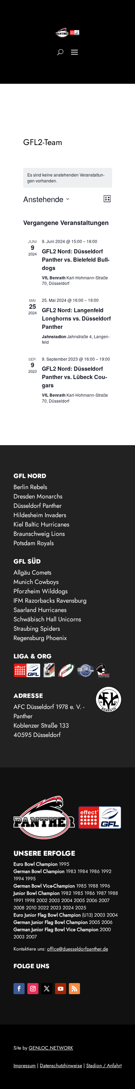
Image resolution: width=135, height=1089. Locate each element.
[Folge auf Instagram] (32, 988)
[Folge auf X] (46, 988)
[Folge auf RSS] (74, 988)
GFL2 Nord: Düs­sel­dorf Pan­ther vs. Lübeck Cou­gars (74, 376)
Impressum (25, 1065)
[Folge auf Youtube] (60, 988)
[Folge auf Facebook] (19, 988)
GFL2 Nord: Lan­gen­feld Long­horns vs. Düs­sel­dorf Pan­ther (76, 318)
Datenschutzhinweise (61, 1065)
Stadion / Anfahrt (104, 1065)
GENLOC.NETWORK (51, 1047)
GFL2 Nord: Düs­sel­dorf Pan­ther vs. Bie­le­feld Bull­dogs (75, 259)
